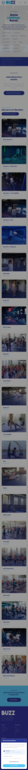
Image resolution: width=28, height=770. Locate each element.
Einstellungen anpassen (8, 756)
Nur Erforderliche (14, 761)
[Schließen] (24, 740)
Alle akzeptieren (14, 765)
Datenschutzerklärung (17, 758)
